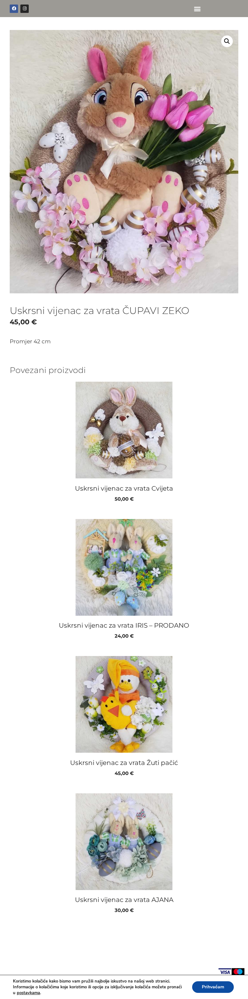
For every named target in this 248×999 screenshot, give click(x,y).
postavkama (28, 993)
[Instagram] (24, 9)
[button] (197, 8)
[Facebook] (14, 9)
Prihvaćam (213, 987)
